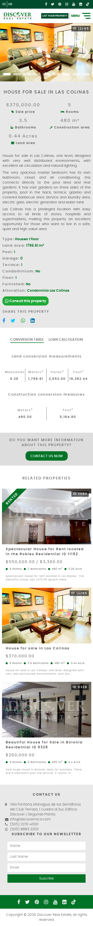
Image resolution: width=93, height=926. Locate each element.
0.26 (14, 378)
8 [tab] (76, 74)
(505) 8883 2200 (24, 829)
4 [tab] (36, 74)
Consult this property (27, 301)
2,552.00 (57, 378)
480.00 (25, 416)
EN (10, 4)
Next (85, 52)
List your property (54, 16)
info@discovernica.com (30, 819)
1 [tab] (7, 74)
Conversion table (27, 339)
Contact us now (47, 456)
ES (4, 4)
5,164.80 (68, 416)
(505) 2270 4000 (24, 824)
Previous (7, 52)
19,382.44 (78, 378)
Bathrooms (25, 127)
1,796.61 (35, 378)
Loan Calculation (66, 339)
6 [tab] (56, 74)
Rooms (72, 111)
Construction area (71, 127)
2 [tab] (17, 74)
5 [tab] (46, 74)
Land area (25, 143)
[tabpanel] (46, 52)
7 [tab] (66, 74)
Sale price (24, 111)
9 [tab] (86, 74)
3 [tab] (27, 74)
